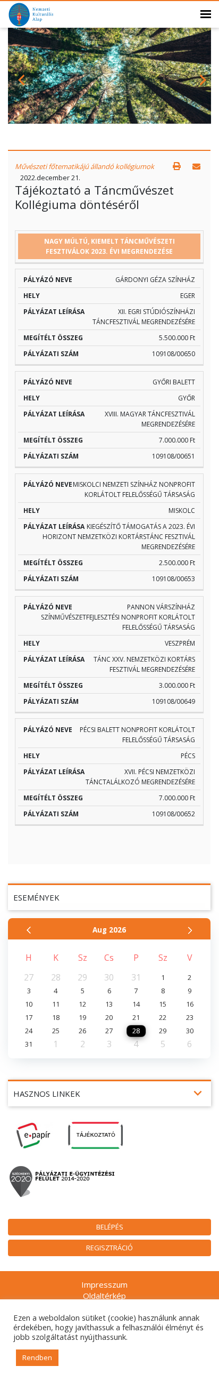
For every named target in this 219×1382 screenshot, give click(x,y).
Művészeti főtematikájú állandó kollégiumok (84, 166)
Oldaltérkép (104, 1295)
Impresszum (104, 1284)
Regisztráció (109, 1247)
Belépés (109, 1227)
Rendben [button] (37, 1357)
